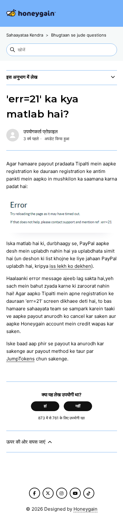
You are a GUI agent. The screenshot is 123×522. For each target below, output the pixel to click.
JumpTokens (20, 359)
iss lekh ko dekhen (70, 266)
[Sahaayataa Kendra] (31, 13)
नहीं (77, 406)
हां (45, 406)
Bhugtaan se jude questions (78, 34)
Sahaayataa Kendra (24, 34)
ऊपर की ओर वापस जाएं (26, 442)
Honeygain (85, 509)
